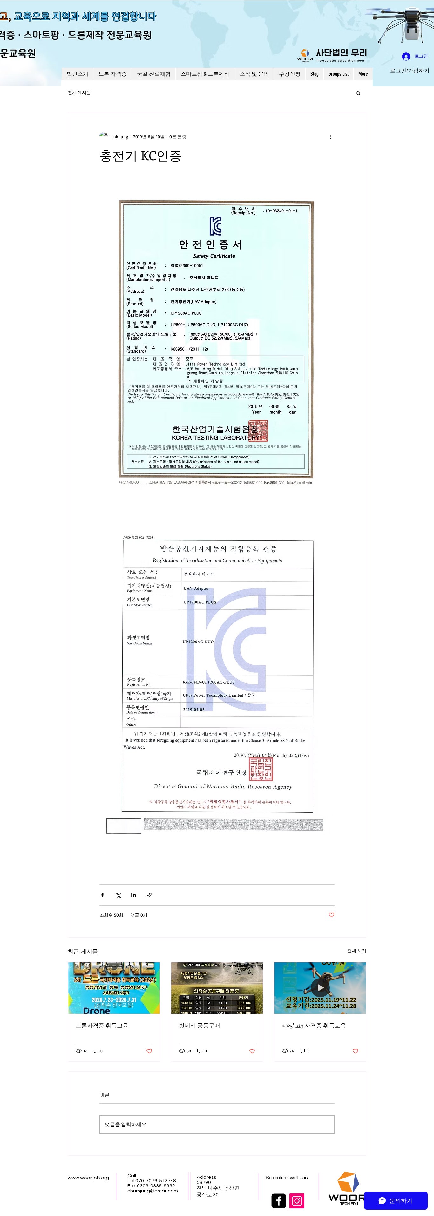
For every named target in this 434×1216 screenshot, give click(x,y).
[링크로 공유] (149, 895)
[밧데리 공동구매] (217, 988)
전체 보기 (356, 950)
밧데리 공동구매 (199, 1025)
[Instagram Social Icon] (296, 1200)
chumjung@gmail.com (152, 1190)
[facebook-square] (278, 1200)
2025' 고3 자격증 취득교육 (314, 1025)
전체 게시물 (79, 93)
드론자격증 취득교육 (102, 1025)
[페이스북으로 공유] (102, 895)
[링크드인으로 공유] (134, 895)
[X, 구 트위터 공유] (118, 895)
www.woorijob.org (88, 1177)
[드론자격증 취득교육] (114, 988)
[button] (358, 92)
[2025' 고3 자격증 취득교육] (320, 988)
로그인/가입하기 (410, 71)
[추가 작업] (331, 136)
